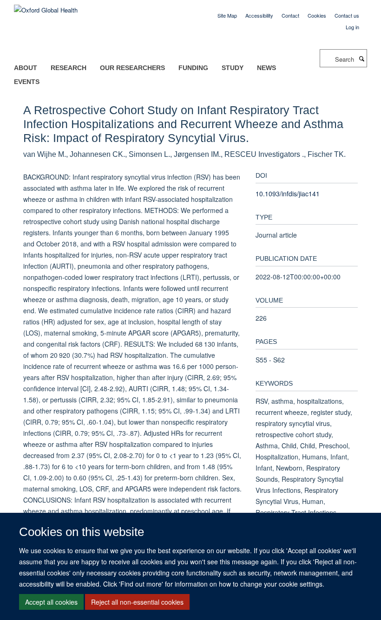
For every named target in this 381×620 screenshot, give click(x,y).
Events (26, 81)
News (266, 67)
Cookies (317, 15)
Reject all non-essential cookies (137, 602)
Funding (193, 67)
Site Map (227, 15)
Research (68, 67)
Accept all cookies (51, 602)
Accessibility (259, 15)
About (25, 67)
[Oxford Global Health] (46, 6)
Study (232, 67)
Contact (290, 15)
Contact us (347, 15)
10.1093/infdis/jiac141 (288, 193)
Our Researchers (132, 67)
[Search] (361, 58)
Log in (352, 27)
